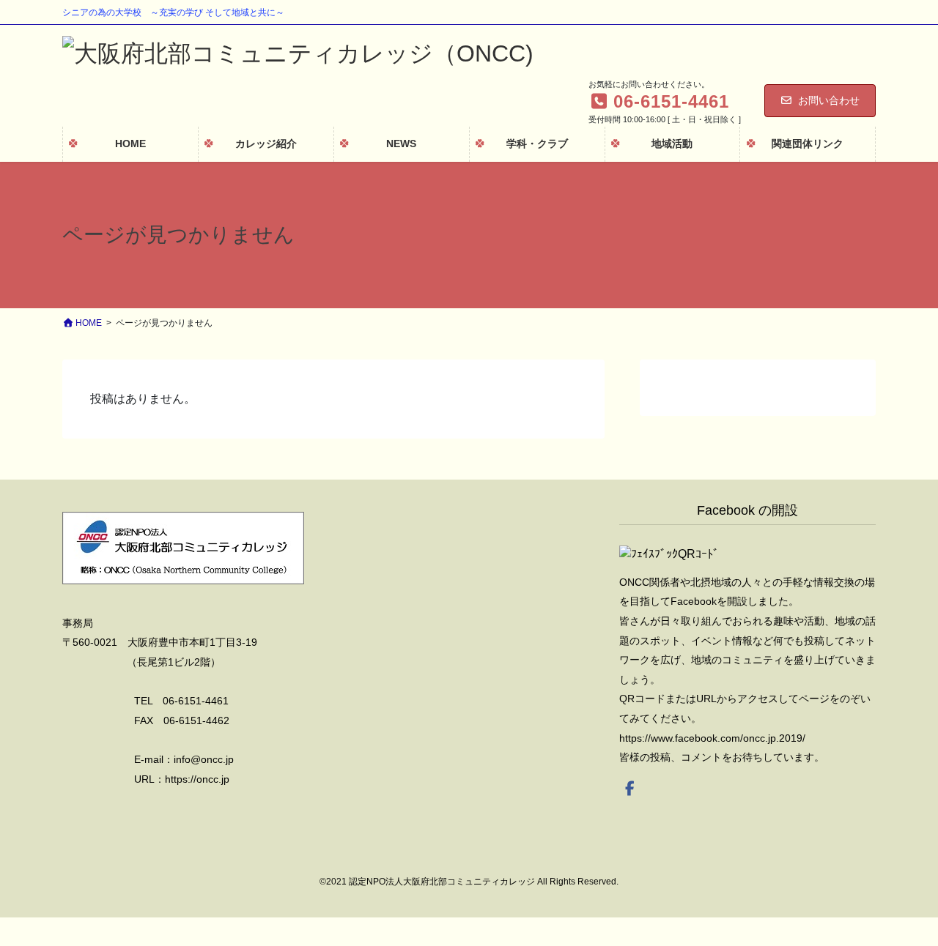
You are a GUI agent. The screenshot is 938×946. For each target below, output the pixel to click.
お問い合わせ (829, 100)
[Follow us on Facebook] (630, 789)
